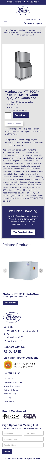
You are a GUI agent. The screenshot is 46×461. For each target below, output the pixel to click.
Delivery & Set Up (10, 390)
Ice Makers (18, 142)
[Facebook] (15, 351)
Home (7, 30)
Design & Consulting (12, 386)
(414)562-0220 (11, 134)
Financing (7, 397)
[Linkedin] (20, 351)
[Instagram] (5, 351)
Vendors (14, 30)
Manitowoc (23, 30)
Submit (7, 451)
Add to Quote (21, 115)
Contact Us (8, 378)
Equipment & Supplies (24, 139)
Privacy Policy (9, 401)
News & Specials (10, 394)
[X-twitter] (10, 351)
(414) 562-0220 (33, 19)
